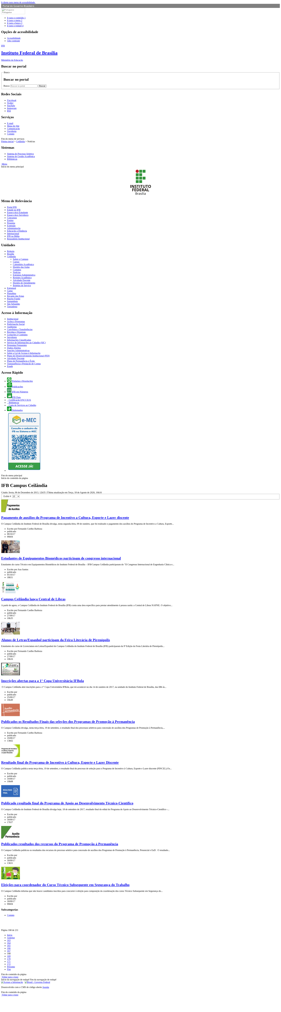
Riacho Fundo (13, 298)
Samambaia (12, 301)
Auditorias (12, 327)
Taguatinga (12, 306)
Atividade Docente (21, 280)
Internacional (13, 233)
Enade (10, 366)
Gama (10, 291)
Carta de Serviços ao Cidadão (22, 405)
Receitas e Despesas (16, 332)
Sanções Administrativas (18, 350)
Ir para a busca (14, 23)
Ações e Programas (16, 321)
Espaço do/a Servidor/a (17, 215)
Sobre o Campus (20, 259)
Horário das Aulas (21, 267)
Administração (13, 228)
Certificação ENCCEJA (19, 400)
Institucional (12, 319)
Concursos (12, 217)
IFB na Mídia (13, 236)
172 (9, 964)
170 (9, 959)
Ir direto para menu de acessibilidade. (18, 2)
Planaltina (11, 293)
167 (9, 951)
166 (9, 948)
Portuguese (7, 12)
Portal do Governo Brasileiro (18, 6)
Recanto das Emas (15, 296)
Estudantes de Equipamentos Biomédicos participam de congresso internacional (61, 558)
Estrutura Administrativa (24, 275)
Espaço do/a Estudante (17, 212)
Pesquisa (11, 223)
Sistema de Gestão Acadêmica (21, 156)
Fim (9, 969)
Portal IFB (12, 207)
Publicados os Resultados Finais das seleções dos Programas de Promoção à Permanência (68, 722)
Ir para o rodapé (15, 25)
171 (9, 961)
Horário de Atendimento (24, 283)
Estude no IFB (13, 210)
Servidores (12, 337)
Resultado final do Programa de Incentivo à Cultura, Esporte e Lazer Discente (60, 762)
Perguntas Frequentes (17, 345)
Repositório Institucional (18, 239)
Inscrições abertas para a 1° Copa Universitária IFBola (42, 681)
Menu (4, 164)
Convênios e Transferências (19, 329)
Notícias (16, 272)
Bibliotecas (12, 159)
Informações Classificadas (19, 340)
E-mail (10, 123)
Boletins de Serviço (22, 285)
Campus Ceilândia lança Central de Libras (33, 599)
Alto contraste (13, 41)
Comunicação (13, 128)
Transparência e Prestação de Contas (24, 363)
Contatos (17, 269)
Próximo (11, 966)
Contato (10, 134)
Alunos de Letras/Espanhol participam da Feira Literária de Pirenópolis (55, 640)
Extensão (11, 225)
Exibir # (8, 496)
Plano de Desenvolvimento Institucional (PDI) (28, 356)
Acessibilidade (13, 38)
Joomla (45, 987)
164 (9, 943)
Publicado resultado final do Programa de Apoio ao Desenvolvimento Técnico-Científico (67, 803)
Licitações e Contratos (17, 334)
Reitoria (10, 251)
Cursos (16, 262)
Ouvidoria (11, 131)
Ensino (10, 220)
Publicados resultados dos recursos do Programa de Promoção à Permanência (59, 844)
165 (9, 945)
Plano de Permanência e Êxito (21, 361)
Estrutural (11, 288)
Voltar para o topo (9, 977)
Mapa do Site (13, 126)
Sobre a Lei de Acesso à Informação (23, 353)
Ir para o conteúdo (16, 18)
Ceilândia (20, 141)
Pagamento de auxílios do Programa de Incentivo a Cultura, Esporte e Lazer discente (65, 517)
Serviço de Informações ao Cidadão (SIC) (26, 342)
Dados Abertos (14, 348)
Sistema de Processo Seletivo (20, 154)
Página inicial (7, 141)
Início (9, 935)
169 (9, 956)
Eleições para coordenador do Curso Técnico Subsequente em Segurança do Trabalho (65, 885)
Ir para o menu (14, 20)
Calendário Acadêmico (23, 264)
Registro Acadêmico (22, 277)
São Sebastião (13, 304)
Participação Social (16, 324)
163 (9, 940)
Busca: (7, 86)
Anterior (11, 937)
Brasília (10, 254)
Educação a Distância (17, 231)
